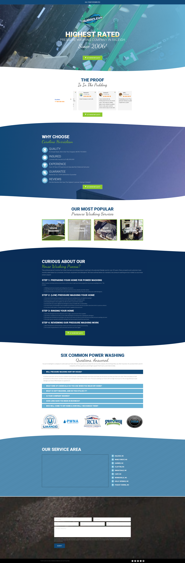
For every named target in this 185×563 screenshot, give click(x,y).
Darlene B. (81, 92)
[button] (92, 372)
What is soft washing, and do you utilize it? (66, 391)
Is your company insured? (58, 396)
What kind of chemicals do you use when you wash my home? (74, 386)
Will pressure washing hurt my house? (64, 372)
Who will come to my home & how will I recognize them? (72, 406)
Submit (59, 546)
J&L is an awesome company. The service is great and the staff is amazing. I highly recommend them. (102, 101)
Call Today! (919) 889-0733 (92, 2)
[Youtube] (143, 561)
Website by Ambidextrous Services (57, 560)
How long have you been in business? (63, 401)
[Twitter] (135, 561)
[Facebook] (132, 561)
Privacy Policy (67, 560)
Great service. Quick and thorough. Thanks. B (120, 100)
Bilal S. (120, 92)
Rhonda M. (101, 92)
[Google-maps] (138, 561)
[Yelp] (141, 561)
